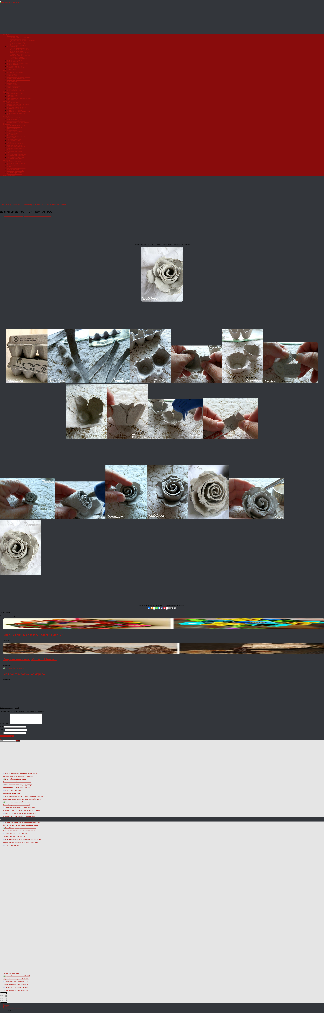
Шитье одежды (11, 83)
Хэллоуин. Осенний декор (15, 172)
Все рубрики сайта (9, 175)
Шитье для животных (13, 86)
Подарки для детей (13, 169)
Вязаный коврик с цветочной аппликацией (16, 805)
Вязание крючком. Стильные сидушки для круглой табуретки (22, 799)
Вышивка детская (12, 96)
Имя (2, 726)
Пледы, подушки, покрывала (19, 42)
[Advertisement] (50, 19)
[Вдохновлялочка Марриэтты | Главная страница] (9, 2)
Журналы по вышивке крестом (16, 154)
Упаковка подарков (13, 165)
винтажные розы (14, 216)
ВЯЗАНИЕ (6, 34)
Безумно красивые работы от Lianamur (30, 659)
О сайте (5, 1006)
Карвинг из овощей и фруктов (16, 146)
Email (2, 729)
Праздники (6, 160)
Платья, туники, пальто (17, 54)
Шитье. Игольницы (12, 84)
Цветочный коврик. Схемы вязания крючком (17, 782)
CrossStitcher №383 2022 (11, 973)
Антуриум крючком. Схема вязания (14, 836)
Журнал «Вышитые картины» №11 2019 (16, 979)
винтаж (6, 216)
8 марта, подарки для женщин (16, 168)
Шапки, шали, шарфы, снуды (19, 58)
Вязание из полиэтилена (14, 66)
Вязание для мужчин (16, 51)
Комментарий (4, 723)
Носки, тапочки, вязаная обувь (19, 49)
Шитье (5, 71)
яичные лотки (47, 216)
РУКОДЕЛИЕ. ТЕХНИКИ (14, 110)
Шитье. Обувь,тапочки (14, 89)
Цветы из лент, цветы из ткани (16, 113)
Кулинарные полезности (14, 151)
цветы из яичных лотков (35, 216)
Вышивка (6, 92)
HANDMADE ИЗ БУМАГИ (15, 108)
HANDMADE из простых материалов (18, 111)
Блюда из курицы (12, 133)
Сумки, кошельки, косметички (16, 67)
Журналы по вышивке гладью (16, 155)
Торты (9, 142)
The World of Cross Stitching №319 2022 (15, 990)
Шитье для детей (12, 74)
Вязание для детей (13, 64)
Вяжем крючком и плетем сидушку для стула (17, 787)
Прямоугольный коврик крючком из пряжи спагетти (19, 776)
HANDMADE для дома (14, 105)
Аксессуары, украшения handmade (18, 104)
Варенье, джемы (12, 130)
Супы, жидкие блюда (13, 140)
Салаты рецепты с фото (14, 145)
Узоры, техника (11, 69)
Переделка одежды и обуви (15, 90)
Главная (6, 1005)
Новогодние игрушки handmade (17, 163)
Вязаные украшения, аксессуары (17, 63)
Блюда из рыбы (12, 134)
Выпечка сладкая (12, 128)
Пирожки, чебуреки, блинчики (16, 136)
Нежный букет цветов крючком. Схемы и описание (19, 831)
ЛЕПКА (9, 115)
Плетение (6, 116)
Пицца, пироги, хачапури (14, 127)
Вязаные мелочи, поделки (18, 45)
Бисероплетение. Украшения (16, 121)
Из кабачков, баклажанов (15, 143)
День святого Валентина (14, 174)
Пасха (9, 166)
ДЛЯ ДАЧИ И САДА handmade (16, 107)
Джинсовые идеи (12, 81)
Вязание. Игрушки (12, 61)
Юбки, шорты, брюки (16, 57)
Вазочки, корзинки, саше (17, 43)
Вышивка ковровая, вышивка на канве (19, 98)
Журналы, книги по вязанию (15, 157)
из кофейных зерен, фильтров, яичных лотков (51, 204)
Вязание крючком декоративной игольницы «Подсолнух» (21, 842)
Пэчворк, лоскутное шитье (15, 72)
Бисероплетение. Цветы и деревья (18, 122)
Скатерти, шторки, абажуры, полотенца (22, 40)
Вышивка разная (12, 99)
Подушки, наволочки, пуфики (16, 78)
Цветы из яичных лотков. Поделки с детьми (33, 634)
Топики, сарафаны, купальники (20, 52)
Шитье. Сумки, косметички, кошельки (18, 80)
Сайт (1, 733)
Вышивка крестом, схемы (15, 93)
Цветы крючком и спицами (15, 60)
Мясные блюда (11, 137)
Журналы (6, 152)
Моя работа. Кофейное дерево (24, 674)
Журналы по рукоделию (14, 158)
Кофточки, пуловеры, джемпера (20, 55)
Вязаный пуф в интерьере (11, 793)
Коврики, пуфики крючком (18, 39)
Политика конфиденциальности (13, 1008)
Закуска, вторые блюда (14, 139)
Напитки (9, 149)
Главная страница (5, 204)
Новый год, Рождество (14, 162)
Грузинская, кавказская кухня (16, 125)
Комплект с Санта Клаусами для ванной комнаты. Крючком (21, 810)
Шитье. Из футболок (13, 87)
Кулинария (6, 124)
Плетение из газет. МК (13, 118)
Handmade (6, 101)
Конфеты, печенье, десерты (15, 148)
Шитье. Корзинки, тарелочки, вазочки (18, 77)
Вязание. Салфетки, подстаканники (21, 37)
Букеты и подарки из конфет (15, 171)
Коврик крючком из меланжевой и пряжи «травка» (19, 816)
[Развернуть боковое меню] (0, 739)
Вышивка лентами (12, 95)
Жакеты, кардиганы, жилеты (19, 48)
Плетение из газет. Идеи (14, 119)
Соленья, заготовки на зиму (15, 131)
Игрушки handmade (13, 102)
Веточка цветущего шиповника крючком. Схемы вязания (21, 825)
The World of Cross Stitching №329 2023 (15, 984)
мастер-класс (23, 216)
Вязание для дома (12, 36)
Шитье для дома (12, 75)
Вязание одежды (12, 46)
